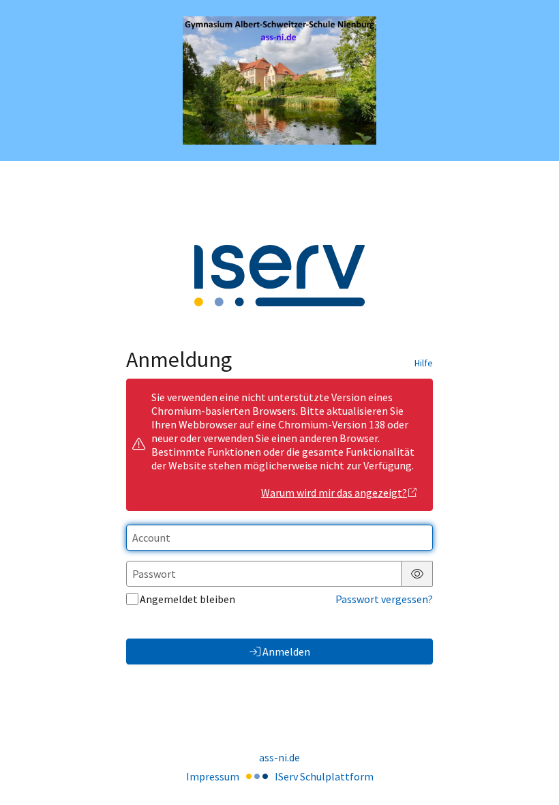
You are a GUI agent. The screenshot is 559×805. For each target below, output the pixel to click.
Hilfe (423, 363)
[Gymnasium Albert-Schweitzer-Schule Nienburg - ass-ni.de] (279, 80)
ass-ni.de (279, 757)
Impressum (212, 776)
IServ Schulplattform (324, 776)
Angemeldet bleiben (187, 599)
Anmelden (286, 651)
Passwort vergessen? (384, 599)
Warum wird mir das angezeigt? (334, 492)
